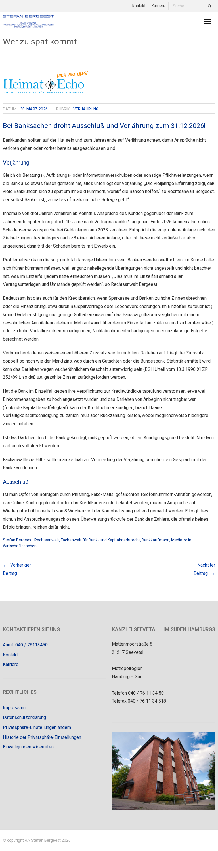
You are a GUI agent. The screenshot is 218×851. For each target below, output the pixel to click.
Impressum (14, 707)
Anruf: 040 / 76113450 (25, 645)
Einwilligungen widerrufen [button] (28, 747)
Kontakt (139, 5)
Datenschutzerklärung (24, 717)
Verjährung (85, 109)
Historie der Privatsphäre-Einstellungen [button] (42, 737)
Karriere (158, 5)
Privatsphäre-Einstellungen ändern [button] (37, 727)
